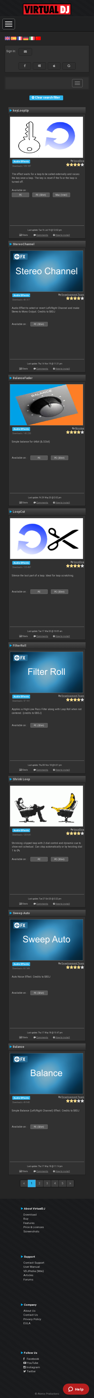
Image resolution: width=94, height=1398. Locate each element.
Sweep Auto (21, 913)
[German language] (25, 38)
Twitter (31, 1371)
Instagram (33, 1367)
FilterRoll (19, 645)
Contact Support (33, 1262)
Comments (42, 235)
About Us (29, 1310)
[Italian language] (31, 38)
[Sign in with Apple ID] (54, 65)
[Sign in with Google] (69, 65)
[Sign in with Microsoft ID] (39, 65)
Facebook (32, 1359)
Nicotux (79, 428)
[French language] (19, 38)
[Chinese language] (38, 38)
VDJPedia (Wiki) (33, 1271)
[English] (7, 38)
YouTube (32, 1363)
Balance (18, 1046)
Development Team (72, 294)
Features (28, 1223)
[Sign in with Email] (25, 51)
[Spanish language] (13, 38)
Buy (25, 1218)
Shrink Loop (21, 779)
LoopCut (19, 511)
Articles (28, 1275)
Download (30, 1214)
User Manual (31, 1266)
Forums (28, 1279)
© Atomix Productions (47, 1393)
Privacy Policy (32, 1319)
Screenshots (31, 1231)
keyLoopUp (21, 110)
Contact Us (30, 1315)
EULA (27, 1323)
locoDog (79, 160)
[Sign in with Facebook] (25, 65)
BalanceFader (23, 378)
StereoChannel (23, 244)
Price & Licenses (33, 1227)
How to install (62, 235)
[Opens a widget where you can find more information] (76, 1390)
